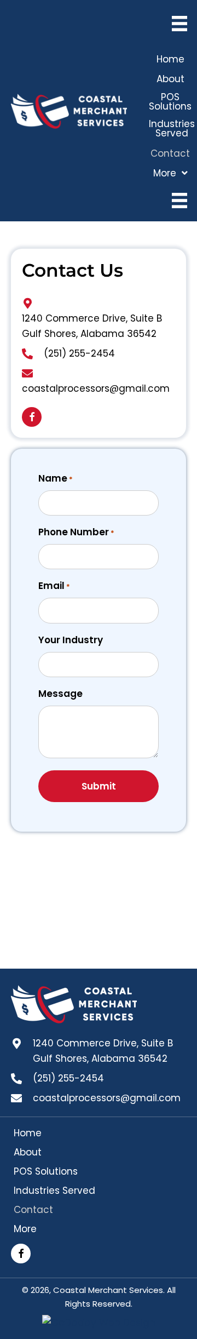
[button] (32, 417)
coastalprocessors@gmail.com (96, 388)
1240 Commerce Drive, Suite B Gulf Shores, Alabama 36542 (103, 1051)
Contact (33, 1209)
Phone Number (76, 532)
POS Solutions (46, 1171)
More (25, 1228)
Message (60, 693)
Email (54, 585)
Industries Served (54, 1190)
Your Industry (70, 639)
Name (55, 478)
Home (28, 1133)
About (28, 1152)
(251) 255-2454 (79, 353)
